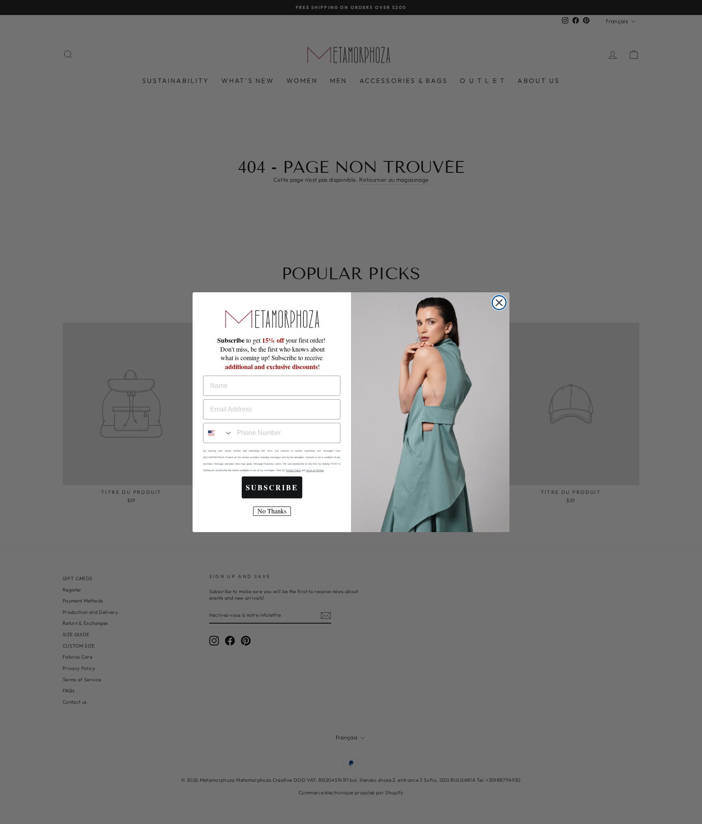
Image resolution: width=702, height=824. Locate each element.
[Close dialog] (499, 303)
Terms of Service (315, 470)
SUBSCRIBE (272, 487)
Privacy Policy (293, 470)
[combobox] (218, 433)
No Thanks (272, 511)
